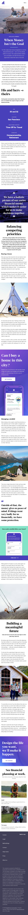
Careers (4, 835)
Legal (4, 839)
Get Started (8, 379)
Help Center (6, 851)
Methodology (6, 843)
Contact (5, 847)
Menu (25, 2)
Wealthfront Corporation (11, 907)
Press (4, 856)
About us (5, 860)
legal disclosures (20, 909)
